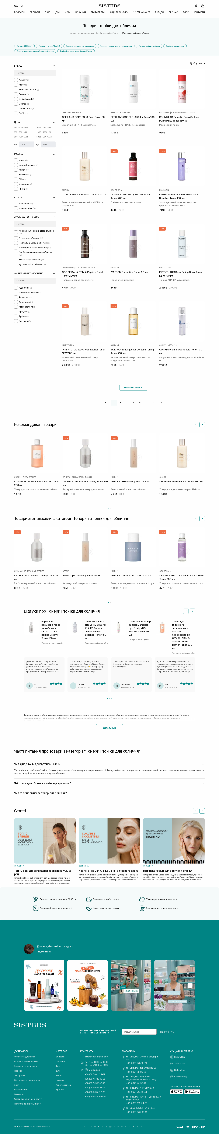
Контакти (19, 1094)
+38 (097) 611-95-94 (136, 1072)
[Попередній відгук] (186, 611)
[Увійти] (196, 6)
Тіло (58, 1066)
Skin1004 (115, 345)
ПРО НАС (173, 12)
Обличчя (60, 1061)
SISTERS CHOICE (141, 12)
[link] (203, 6)
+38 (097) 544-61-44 (136, 1092)
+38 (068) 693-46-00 (95, 1087)
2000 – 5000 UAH (44, 132)
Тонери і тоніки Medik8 (49, 46)
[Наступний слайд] (202, 424)
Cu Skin (65, 190)
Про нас (18, 1071)
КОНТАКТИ (199, 12)
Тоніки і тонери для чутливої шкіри (116, 46)
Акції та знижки (63, 1085)
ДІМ (57, 12)
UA (16, 5)
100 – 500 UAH (20, 132)
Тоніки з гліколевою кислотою (80, 46)
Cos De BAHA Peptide (85, 268)
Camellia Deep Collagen (183, 113)
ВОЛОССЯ (19, 12)
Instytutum (165, 268)
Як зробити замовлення (26, 1061)
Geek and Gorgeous (71, 113)
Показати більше (133, 387)
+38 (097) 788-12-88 (95, 1079)
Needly (114, 477)
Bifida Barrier (29, 477)
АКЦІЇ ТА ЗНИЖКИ (119, 12)
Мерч (58, 1075)
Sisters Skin (179, 1063)
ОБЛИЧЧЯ (35, 12)
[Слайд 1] (107, 698)
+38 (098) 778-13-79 (136, 1063)
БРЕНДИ (159, 12)
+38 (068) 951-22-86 (95, 1092)
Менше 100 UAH (21, 127)
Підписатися (44, 951)
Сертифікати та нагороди (27, 1080)
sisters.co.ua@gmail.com (96, 1056)
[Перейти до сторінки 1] (108, 602)
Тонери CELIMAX (24, 46)
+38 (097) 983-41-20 (95, 1083)
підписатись (167, 1031)
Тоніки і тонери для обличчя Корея (76, 51)
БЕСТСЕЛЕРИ (98, 12)
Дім (58, 1071)
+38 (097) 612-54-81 (95, 1074)
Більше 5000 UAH (44, 137)
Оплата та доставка (24, 1056)
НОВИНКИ (80, 12)
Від (15, 144)
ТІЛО (47, 12)
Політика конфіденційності (27, 1103)
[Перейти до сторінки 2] (110, 602)
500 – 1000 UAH (21, 137)
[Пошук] (22, 6)
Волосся (60, 1056)
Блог (16, 1085)
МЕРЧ (67, 12)
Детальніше (109, 728)
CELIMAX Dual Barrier (82, 477)
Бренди (60, 1089)
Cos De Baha (116, 190)
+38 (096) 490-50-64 (95, 1096)
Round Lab (164, 113)
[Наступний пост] (190, 985)
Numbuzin (164, 190)
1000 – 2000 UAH (43, 127)
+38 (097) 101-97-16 (136, 1083)
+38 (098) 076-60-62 (136, 1112)
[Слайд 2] (109, 698)
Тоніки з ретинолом (175, 46)
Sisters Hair (179, 1057)
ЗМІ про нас (20, 1075)
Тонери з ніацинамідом (149, 46)
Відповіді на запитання (25, 1066)
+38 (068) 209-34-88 (136, 1103)
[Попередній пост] (29, 985)
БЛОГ (185, 12)
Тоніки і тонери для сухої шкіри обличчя (35, 51)
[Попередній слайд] (195, 424)
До (37, 144)
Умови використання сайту (28, 1099)
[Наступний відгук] (192, 611)
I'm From (115, 268)
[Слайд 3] (111, 698)
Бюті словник (21, 1089)
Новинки (60, 1080)
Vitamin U (172, 345)
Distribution (179, 1070)
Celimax (66, 477)
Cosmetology (180, 1076)
